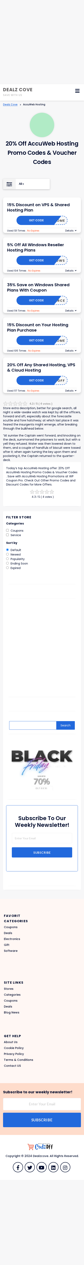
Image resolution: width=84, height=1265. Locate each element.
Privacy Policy (14, 1054)
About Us (11, 1042)
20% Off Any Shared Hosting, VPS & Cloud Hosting (41, 367)
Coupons (11, 927)
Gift (6, 945)
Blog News (11, 1012)
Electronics (12, 939)
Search (66, 725)
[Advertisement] (42, 42)
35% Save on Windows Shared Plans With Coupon (38, 287)
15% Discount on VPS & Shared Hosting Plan (38, 207)
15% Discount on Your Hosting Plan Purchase (37, 327)
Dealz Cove (18, 90)
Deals (8, 933)
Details (69, 230)
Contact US (12, 1066)
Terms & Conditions (18, 1060)
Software (11, 951)
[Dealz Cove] (42, 1146)
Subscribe (42, 852)
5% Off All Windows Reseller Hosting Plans (35, 247)
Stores (8, 989)
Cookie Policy (14, 1048)
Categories (12, 995)
